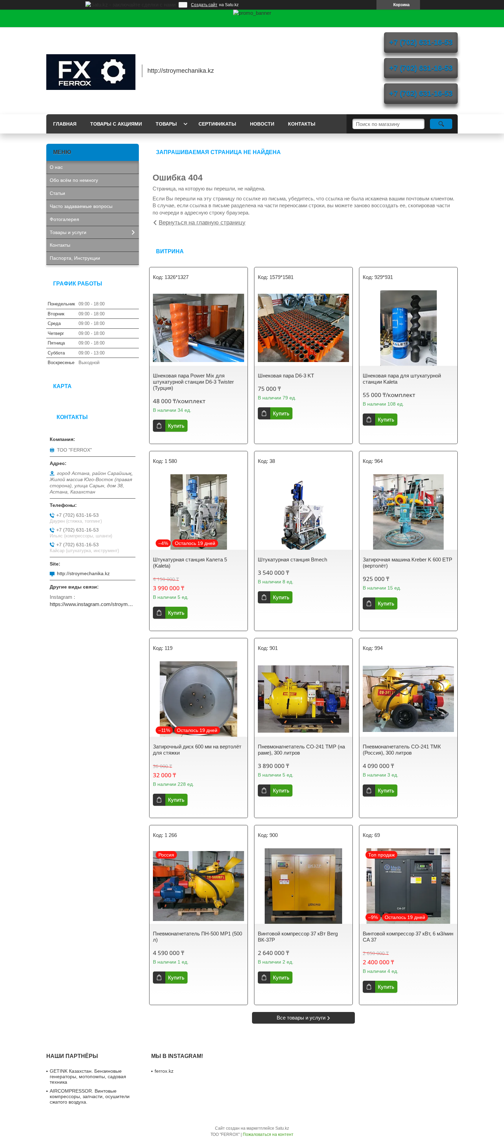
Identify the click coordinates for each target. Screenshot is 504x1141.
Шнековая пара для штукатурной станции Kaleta (402, 379)
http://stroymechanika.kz (83, 573)
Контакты (301, 124)
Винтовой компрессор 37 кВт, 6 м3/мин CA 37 (408, 937)
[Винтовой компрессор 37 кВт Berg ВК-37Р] (303, 886)
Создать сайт (204, 4)
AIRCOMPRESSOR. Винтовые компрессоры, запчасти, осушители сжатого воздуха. (90, 1096)
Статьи (57, 193)
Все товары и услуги (301, 1018)
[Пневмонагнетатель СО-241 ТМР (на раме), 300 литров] (303, 699)
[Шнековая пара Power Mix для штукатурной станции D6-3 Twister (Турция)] (198, 328)
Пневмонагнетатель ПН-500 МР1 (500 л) (197, 937)
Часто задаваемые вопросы (81, 206)
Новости (262, 124)
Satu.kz (282, 1128)
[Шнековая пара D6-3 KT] (303, 328)
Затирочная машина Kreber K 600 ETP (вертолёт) (407, 563)
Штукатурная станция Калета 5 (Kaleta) (190, 563)
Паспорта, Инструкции (75, 258)
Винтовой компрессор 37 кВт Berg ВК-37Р (298, 937)
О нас (56, 167)
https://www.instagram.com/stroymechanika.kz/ (92, 604)
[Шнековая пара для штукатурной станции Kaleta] (408, 328)
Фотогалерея (64, 219)
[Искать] (441, 124)
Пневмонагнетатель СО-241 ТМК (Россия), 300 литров (402, 750)
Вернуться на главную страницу (202, 222)
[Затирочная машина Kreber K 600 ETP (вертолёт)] (408, 512)
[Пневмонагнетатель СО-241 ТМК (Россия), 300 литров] (408, 699)
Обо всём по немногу (74, 180)
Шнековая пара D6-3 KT (286, 376)
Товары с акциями (116, 124)
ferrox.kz (164, 1071)
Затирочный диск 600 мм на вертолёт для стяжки (197, 750)
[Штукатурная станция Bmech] (303, 512)
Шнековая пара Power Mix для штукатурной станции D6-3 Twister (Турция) (193, 382)
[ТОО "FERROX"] (90, 71)
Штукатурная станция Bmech (292, 559)
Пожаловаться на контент (268, 1134)
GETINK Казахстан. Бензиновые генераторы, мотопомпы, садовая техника (88, 1076)
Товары (166, 124)
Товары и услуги (68, 232)
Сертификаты (217, 124)
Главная (64, 124)
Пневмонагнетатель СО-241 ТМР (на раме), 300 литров (301, 750)
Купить (176, 426)
